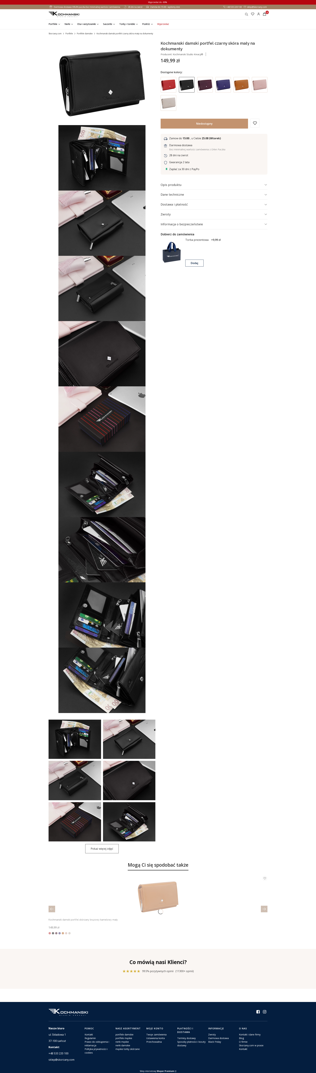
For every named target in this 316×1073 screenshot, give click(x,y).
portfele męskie (124, 1038)
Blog (241, 1038)
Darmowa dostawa (218, 1038)
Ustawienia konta (155, 1038)
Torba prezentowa (197, 240)
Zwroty (212, 1034)
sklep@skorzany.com (257, 7)
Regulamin (90, 1038)
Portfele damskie (85, 33)
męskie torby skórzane (128, 1049)
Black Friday (214, 1041)
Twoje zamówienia (156, 1034)
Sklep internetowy (157, 1071)
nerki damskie (123, 1045)
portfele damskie (124, 1034)
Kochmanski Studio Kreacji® (187, 54)
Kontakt (89, 1034)
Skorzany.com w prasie (251, 1045)
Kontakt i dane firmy (250, 1034)
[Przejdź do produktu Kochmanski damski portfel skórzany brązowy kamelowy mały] (241, 85)
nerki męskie (122, 1041)
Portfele (69, 33)
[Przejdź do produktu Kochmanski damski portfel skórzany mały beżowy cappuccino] (168, 103)
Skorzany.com (55, 33)
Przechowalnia (154, 1041)
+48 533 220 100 (234, 7)
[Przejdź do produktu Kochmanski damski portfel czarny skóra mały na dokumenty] (187, 85)
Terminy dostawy (186, 1038)
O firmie (243, 1041)
